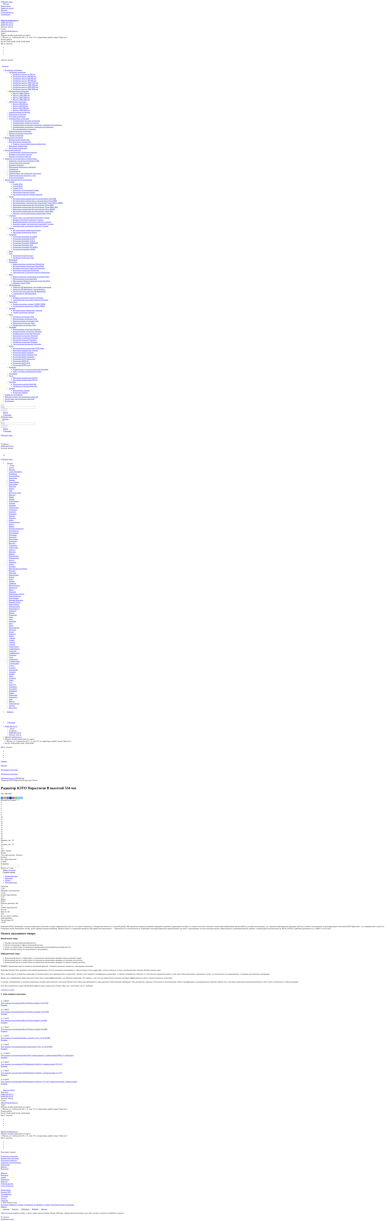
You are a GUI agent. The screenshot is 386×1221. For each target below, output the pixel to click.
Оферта (4, 1207)
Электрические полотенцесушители (23, 152)
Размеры (4, 1005)
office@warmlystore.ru (9, 20)
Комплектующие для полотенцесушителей (21, 397)
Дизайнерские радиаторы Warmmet (26, 334)
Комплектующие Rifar (21, 283)
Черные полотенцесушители (20, 157)
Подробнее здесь (7, 1219)
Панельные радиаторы (17, 102)
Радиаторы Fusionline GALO (24, 241)
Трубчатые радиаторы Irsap (23, 258)
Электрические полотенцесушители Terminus (30, 300)
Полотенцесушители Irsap (23, 256)
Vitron (11, 197)
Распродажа (9, 401)
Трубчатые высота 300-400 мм (24, 76)
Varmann (12, 308)
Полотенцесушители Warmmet (25, 340)
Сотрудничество (7, 1186)
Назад (12, 465)
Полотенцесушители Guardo (24, 192)
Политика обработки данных (12, 1205)
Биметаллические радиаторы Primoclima (28, 264)
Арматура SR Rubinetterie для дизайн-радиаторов (32, 287)
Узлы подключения (16, 178)
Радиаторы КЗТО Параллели (24, 359)
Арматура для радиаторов (11, 1163)
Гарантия (4, 1201)
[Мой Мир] (7, 798)
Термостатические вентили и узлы (22, 176)
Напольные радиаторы (17, 114)
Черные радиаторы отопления (20, 133)
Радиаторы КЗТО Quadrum (23, 353)
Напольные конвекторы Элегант (25, 350)
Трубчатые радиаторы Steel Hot (25, 386)
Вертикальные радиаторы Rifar (25, 279)
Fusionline (12, 235)
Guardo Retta (18, 186)
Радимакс (12, 367)
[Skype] (19, 798)
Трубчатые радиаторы (17, 72)
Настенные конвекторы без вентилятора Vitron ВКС (33, 211)
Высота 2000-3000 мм (21, 100)
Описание (9, 878)
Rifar (11, 275)
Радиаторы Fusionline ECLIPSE (25, 237)
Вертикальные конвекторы (19, 140)
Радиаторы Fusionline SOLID (24, 249)
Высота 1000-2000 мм (21, 110)
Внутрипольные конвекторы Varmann (27, 310)
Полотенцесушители (13, 150)
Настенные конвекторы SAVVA (25, 380)
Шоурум (4, 1173)
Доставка (4, 1196)
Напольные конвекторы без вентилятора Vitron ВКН (33, 205)
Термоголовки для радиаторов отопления (25, 173)
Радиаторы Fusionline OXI (23, 245)
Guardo (11, 182)
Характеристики (11, 876)
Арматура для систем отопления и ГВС (24, 161)
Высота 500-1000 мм (21, 108)
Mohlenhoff (13, 260)
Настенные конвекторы (18, 148)
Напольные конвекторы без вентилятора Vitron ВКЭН (34, 209)
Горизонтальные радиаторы (19, 112)
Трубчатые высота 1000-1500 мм (25, 83)
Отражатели (13, 169)
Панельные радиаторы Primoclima (26, 270)
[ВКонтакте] (2, 798)
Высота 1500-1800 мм (21, 95)
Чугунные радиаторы (17, 117)
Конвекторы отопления (14, 138)
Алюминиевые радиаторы (19, 119)
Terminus (12, 296)
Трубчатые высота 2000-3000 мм (25, 89)
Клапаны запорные (16, 165)
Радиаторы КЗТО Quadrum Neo (25, 355)
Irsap (10, 254)
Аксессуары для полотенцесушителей (19, 399)
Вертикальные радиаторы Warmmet (26, 329)
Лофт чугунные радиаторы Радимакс (27, 372)
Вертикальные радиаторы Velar (25, 319)
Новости (4, 1182)
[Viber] (13, 798)
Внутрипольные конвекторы (20, 142)
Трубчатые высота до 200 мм (24, 74)
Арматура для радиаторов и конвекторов (21, 159)
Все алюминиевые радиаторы (24, 129)
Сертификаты (6, 1194)
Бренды (4, 1167)
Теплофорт (13, 374)
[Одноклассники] (5, 798)
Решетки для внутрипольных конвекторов (29, 144)
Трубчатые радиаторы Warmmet (25, 342)
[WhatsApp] (16, 798)
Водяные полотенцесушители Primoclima (29, 268)
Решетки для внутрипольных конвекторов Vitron (32, 213)
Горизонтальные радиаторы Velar (25, 321)
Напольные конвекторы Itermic (25, 232)
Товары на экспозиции (14, 395)
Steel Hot (12, 382)
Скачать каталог (9, 872)
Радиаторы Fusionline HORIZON (25, 243)
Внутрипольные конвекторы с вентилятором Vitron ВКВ (35, 201)
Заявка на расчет (9, 870)
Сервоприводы (14, 171)
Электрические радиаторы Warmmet (27, 344)
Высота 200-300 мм (20, 104)
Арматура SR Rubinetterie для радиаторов (29, 289)
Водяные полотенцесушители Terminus (28, 298)
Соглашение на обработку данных (37, 1205)
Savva (11, 376)
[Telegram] (22, 798)
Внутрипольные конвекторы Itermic (27, 230)
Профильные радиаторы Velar (24, 325)
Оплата (7, 880)
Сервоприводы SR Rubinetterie (24, 294)
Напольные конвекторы (18, 146)
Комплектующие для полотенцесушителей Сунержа (33, 224)
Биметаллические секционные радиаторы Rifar (31, 277)
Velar (11, 315)
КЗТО (11, 346)
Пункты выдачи (7, 1184)
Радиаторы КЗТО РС (21, 361)
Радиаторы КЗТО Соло (22, 365)
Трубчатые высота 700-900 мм (24, 81)
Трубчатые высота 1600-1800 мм (25, 85)
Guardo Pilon (18, 184)
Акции (3, 1177)
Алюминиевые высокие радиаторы (26, 121)
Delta (11, 251)
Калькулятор (6, 1190)
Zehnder (12, 388)
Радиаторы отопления (13, 70)
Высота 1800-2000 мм (21, 98)
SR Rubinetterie (15, 285)
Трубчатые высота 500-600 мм (24, 79)
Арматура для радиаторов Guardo (26, 190)
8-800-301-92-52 (7, 23)
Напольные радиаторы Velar (24, 323)
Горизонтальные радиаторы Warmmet (27, 331)
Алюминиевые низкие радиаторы (26, 123)
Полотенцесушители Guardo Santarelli (27, 194)
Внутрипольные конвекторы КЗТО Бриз (28, 348)
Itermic (11, 228)
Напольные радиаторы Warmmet (25, 336)
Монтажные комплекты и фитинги (22, 167)
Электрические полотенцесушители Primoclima (31, 272)
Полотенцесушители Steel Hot (24, 384)
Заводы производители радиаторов (18, 180)
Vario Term (13, 302)
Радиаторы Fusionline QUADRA (25, 247)
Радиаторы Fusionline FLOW (24, 239)
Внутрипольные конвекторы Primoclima (28, 266)
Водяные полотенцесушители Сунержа (28, 220)
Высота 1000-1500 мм (21, 93)
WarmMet (12, 327)
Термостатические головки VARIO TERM (29, 304)
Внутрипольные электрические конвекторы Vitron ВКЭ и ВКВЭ (38, 203)
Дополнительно (11, 882)
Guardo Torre (18, 188)
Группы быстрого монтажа (19, 163)
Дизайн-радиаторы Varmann (23, 313)
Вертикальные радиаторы (19, 91)
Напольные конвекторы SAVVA (25, 378)
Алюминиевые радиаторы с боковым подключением (33, 127)
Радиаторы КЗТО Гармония (23, 357)
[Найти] (5, 410)
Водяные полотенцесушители (20, 154)
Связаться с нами (7, 990)
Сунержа (12, 216)
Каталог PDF (6, 1192)
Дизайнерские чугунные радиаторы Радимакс (30, 369)
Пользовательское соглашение (62, 1205)
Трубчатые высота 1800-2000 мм (25, 87)
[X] (10, 798)
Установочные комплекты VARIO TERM (29, 306)
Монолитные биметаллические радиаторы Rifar (31, 281)
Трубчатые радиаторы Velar (23, 317)
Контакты (4, 1175)
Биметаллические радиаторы (20, 131)
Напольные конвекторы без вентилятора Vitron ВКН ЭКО (35, 207)
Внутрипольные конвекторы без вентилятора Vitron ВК (34, 199)
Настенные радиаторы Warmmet (25, 338)
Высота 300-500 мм (20, 106)
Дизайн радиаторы (16, 135)
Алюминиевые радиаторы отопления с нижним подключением (37, 125)
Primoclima (13, 262)
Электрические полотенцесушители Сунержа (30, 226)
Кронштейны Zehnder (21, 391)
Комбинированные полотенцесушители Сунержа (32, 222)
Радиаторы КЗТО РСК (21, 363)
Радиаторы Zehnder (20, 393)
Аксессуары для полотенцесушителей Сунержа (31, 218)
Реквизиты (5, 1179)
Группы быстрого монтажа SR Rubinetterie (29, 291)
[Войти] (2, 453)
